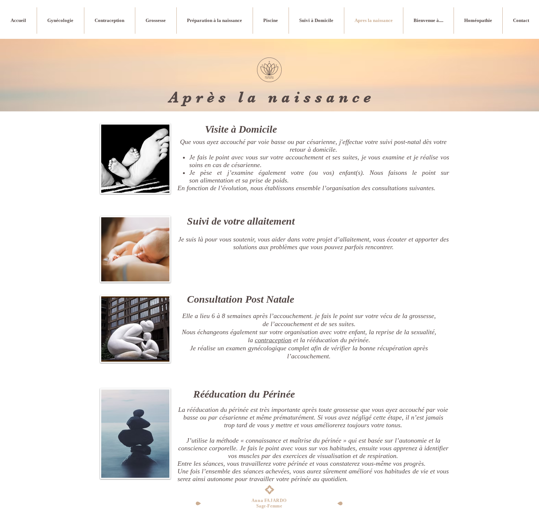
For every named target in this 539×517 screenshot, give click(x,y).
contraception (273, 340)
